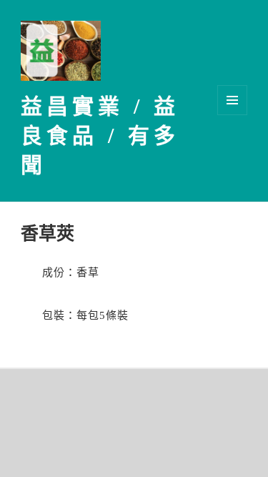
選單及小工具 (232, 100)
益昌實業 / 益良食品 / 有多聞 (100, 135)
